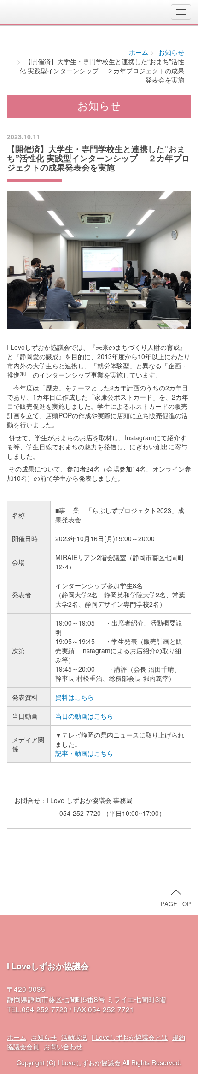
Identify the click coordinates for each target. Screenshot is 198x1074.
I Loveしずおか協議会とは (130, 1037)
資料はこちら (74, 697)
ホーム (138, 52)
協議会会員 (23, 1046)
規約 (178, 1037)
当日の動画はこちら (84, 715)
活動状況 (74, 1037)
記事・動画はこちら (84, 753)
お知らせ (171, 52)
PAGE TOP (176, 903)
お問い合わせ (63, 1046)
